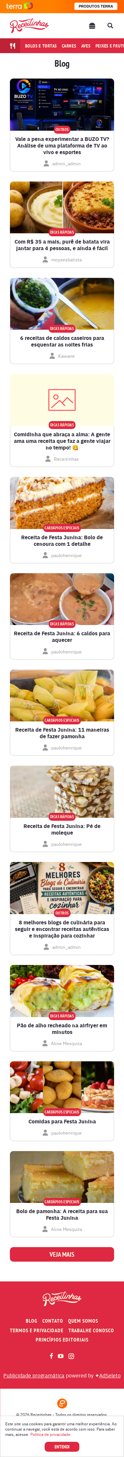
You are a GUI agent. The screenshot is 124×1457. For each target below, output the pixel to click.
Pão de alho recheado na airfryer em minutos (62, 1028)
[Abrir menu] (92, 26)
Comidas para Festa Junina (62, 1121)
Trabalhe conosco (91, 1330)
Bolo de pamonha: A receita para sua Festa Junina (62, 1214)
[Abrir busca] (110, 26)
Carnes (69, 46)
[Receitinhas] (29, 25)
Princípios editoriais (62, 1339)
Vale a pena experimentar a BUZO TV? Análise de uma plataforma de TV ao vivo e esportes (62, 145)
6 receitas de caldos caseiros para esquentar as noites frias (62, 341)
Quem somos (83, 1320)
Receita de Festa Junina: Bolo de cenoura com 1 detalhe (62, 540)
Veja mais (62, 1254)
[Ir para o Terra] (20, 6)
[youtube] (60, 1356)
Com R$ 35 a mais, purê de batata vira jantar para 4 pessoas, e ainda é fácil (62, 244)
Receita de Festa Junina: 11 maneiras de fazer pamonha (62, 733)
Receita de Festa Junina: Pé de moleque (62, 829)
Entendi (62, 1447)
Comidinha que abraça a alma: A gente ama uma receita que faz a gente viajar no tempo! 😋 (62, 441)
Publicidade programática (33, 1375)
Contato (52, 1320)
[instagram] (71, 1356)
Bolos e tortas (41, 46)
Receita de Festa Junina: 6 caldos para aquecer (62, 636)
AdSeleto (110, 1375)
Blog (31, 1320)
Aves (86, 46)
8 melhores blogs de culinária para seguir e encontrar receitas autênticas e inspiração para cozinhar (62, 929)
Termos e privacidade (36, 1330)
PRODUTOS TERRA (96, 6)
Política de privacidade (50, 1434)
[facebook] (51, 1356)
